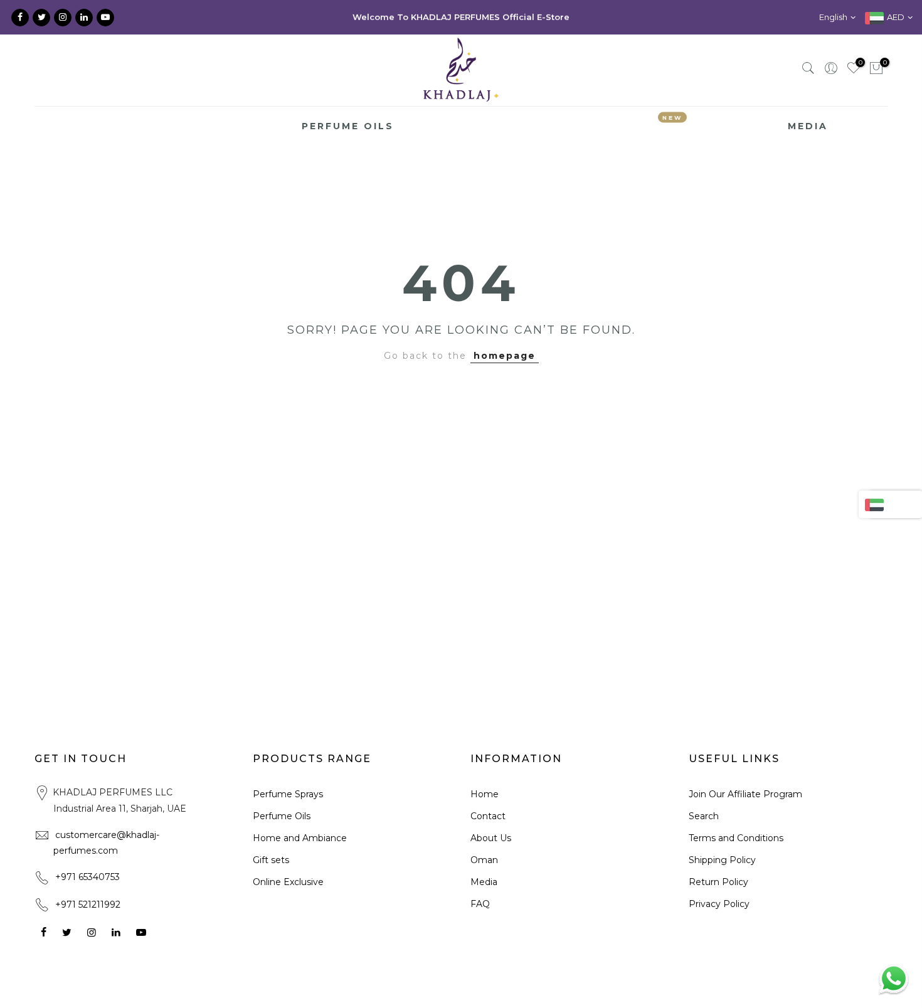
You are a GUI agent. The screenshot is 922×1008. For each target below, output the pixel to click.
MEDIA (808, 126)
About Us (490, 838)
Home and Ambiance (300, 838)
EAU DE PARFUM (238, 126)
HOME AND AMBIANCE (475, 126)
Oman (484, 860)
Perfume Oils (281, 816)
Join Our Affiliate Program (745, 794)
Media (483, 882)
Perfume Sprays (288, 794)
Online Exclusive (288, 882)
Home (484, 794)
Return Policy (718, 882)
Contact (488, 816)
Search (704, 816)
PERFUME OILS (348, 126)
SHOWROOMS (732, 126)
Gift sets (271, 860)
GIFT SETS (590, 126)
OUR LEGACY (134, 126)
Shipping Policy (722, 860)
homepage (505, 355)
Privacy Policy (719, 904)
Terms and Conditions (736, 838)
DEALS (659, 123)
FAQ (480, 904)
